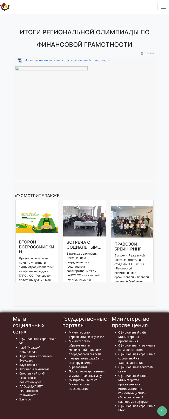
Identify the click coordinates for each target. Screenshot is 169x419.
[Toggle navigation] (163, 7)
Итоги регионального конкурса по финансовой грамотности (67, 60)
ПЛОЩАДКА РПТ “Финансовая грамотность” (31, 390)
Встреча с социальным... (84, 245)
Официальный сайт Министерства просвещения (83, 384)
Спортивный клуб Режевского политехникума (32, 377)
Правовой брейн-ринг (128, 247)
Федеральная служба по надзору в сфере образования (86, 362)
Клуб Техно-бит (30, 365)
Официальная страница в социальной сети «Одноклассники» (136, 358)
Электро (25, 399)
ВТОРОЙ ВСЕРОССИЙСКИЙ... (36, 247)
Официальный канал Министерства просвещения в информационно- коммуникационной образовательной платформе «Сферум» (133, 389)
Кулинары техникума (34, 369)
